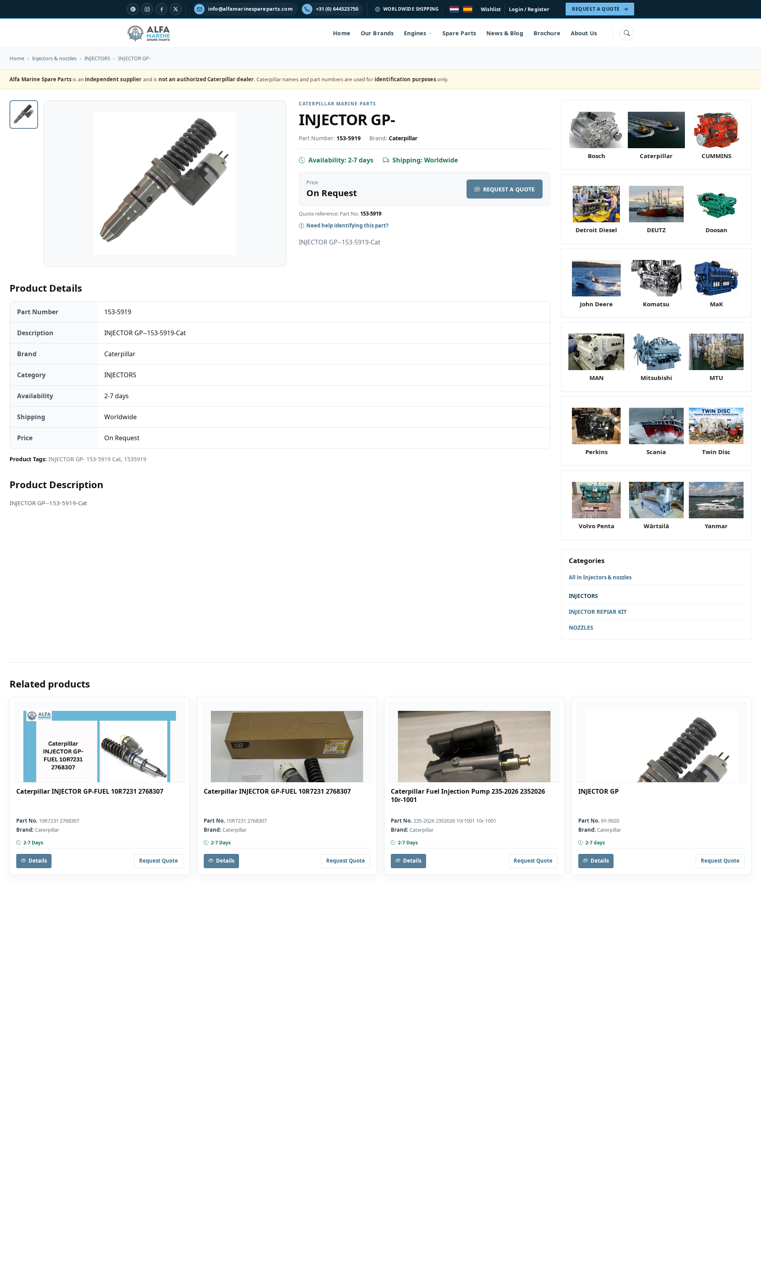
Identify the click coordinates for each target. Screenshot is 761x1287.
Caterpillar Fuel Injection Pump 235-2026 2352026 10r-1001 (468, 795)
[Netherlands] (454, 9)
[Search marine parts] (626, 33)
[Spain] (467, 9)
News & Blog (504, 33)
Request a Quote (509, 189)
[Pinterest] (133, 9)
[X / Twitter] (176, 9)
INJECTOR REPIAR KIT (598, 611)
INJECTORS (97, 58)
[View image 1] (24, 114)
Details (38, 860)
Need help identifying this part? (347, 225)
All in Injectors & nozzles (600, 577)
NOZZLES (581, 627)
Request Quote (158, 860)
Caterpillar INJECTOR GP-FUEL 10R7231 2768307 (89, 791)
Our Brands (377, 33)
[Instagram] (147, 9)
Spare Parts (459, 33)
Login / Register (529, 9)
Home (341, 33)
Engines (415, 33)
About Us (584, 33)
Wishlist (491, 9)
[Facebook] (161, 9)
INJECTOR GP (598, 791)
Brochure (546, 33)
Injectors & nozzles (54, 58)
